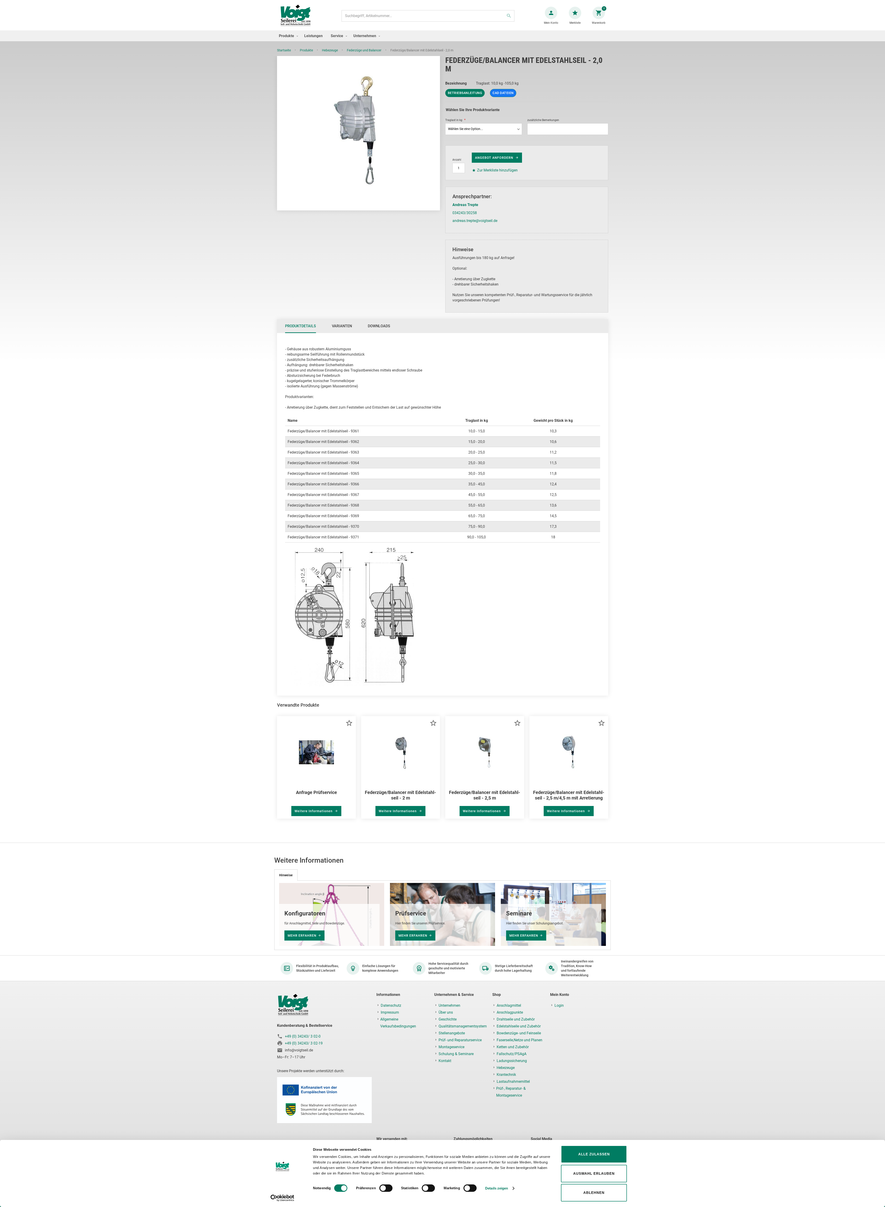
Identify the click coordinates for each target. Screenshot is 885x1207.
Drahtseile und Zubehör (516, 1019)
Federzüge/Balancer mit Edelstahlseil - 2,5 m (484, 795)
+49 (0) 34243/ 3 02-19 (304, 1043)
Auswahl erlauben (594, 1173)
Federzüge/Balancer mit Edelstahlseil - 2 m (400, 795)
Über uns (446, 1012)
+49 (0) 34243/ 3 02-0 (303, 1036)
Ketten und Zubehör (513, 1047)
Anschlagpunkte (510, 1012)
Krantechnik (506, 1074)
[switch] (385, 1188)
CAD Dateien (503, 93)
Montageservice (451, 1047)
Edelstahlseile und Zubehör (519, 1026)
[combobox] (428, 16)
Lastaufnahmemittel (513, 1081)
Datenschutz (391, 1005)
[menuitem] (287, 35)
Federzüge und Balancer (364, 50)
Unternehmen (449, 1005)
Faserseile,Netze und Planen (519, 1040)
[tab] (300, 326)
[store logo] (295, 15)
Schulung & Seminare (456, 1054)
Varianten (342, 326)
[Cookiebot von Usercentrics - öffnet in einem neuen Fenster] (282, 1198)
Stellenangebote (452, 1033)
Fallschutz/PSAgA (511, 1054)
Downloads (379, 326)
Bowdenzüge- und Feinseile (519, 1033)
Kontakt (445, 1061)
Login (559, 1005)
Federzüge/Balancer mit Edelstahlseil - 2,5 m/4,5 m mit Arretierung (568, 795)
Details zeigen (496, 1188)
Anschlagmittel (509, 1005)
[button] (349, 723)
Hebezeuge (330, 50)
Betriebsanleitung (465, 93)
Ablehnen (594, 1193)
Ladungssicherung (512, 1061)
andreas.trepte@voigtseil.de (474, 220)
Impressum (390, 1012)
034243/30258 (464, 213)
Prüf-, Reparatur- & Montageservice (511, 1092)
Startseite (284, 50)
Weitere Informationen (314, 811)
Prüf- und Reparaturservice (460, 1040)
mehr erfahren (302, 935)
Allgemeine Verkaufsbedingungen (398, 1022)
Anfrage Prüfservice (316, 792)
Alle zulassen (594, 1154)
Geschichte (448, 1019)
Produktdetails (300, 326)
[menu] (442, 35)
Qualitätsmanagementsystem (463, 1026)
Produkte (307, 50)
